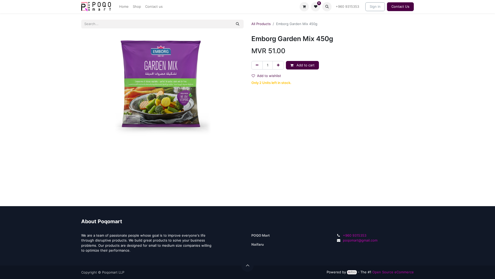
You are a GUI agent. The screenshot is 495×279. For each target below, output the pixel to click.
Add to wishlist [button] (269, 76)
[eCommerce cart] (304, 6)
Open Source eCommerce (393, 272)
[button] (327, 6)
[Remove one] (257, 65)
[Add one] (278, 65)
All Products (261, 24)
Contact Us (400, 6)
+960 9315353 (347, 6)
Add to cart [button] (305, 65)
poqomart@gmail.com (360, 240)
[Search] (238, 24)
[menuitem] (124, 6)
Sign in (375, 6)
